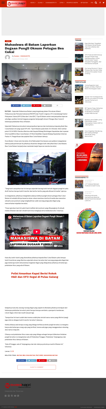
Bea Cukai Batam (29, 355)
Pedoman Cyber (99, 407)
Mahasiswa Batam (51, 355)
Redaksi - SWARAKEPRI (22, 56)
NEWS (32, 2)
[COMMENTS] (57, 105)
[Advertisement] (53, 21)
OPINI (61, 2)
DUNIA (40, 2)
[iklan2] (89, 170)
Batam (19, 355)
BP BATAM (84, 2)
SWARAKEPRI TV (51, 2)
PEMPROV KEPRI (72, 2)
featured (39, 355)
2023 (15, 407)
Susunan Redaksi (86, 407)
